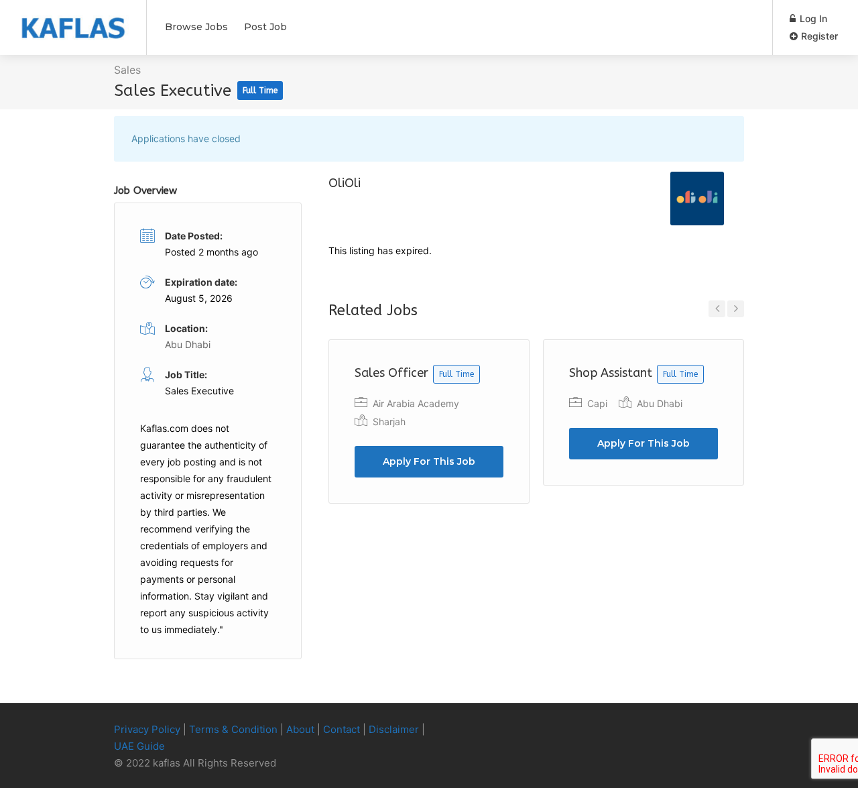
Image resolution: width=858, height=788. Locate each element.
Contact (341, 729)
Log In (812, 18)
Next (735, 308)
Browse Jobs (196, 27)
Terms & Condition (233, 729)
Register (818, 36)
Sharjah (389, 421)
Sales (127, 69)
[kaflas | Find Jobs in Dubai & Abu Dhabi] (73, 20)
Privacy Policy (147, 729)
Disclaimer (394, 729)
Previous (717, 308)
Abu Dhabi (659, 403)
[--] (713, 730)
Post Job (265, 27)
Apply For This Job (429, 461)
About (300, 729)
